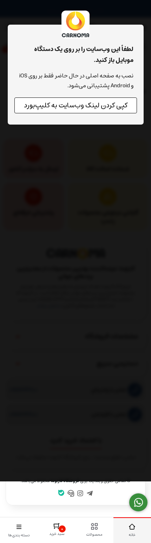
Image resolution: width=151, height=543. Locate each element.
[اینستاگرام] (80, 494)
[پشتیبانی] (71, 494)
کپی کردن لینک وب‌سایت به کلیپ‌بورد (75, 105)
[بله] (61, 494)
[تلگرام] (89, 494)
